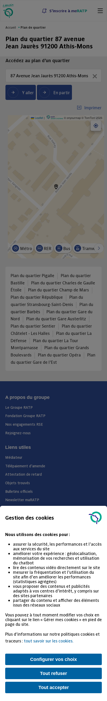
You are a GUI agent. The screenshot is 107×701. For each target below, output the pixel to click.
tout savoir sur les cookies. (48, 640)
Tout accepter (53, 687)
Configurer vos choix (53, 659)
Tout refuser (53, 673)
